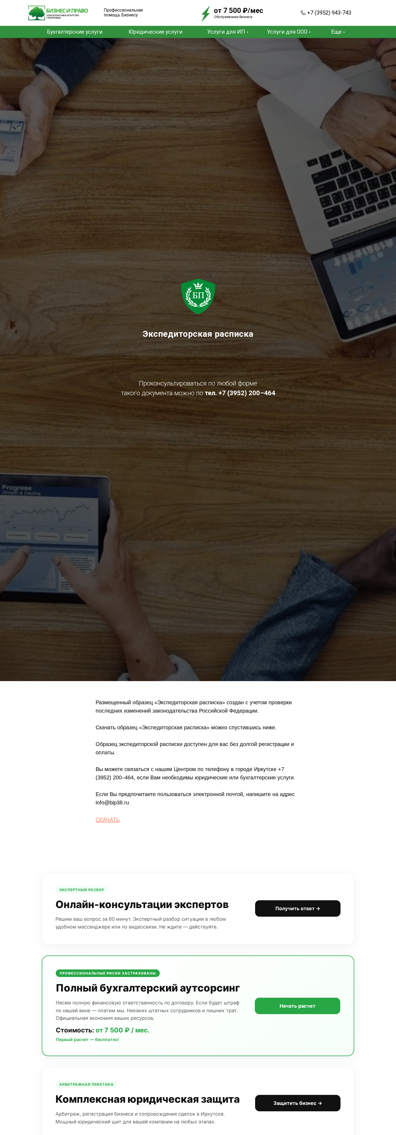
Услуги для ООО (287, 32)
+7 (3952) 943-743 (329, 12)
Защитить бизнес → (297, 1103)
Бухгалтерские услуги (74, 32)
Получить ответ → (297, 908)
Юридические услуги (155, 32)
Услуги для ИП (226, 32)
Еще (336, 32)
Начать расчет (297, 1006)
